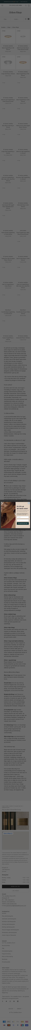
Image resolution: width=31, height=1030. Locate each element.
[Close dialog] (29, 503)
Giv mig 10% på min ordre (22, 523)
